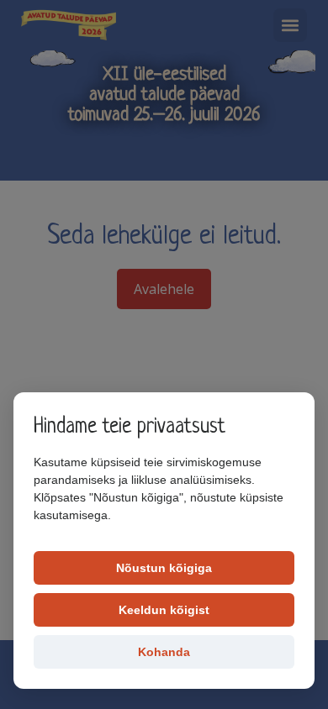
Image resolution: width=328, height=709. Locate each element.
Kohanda (164, 652)
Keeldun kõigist (164, 610)
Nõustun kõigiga (164, 568)
